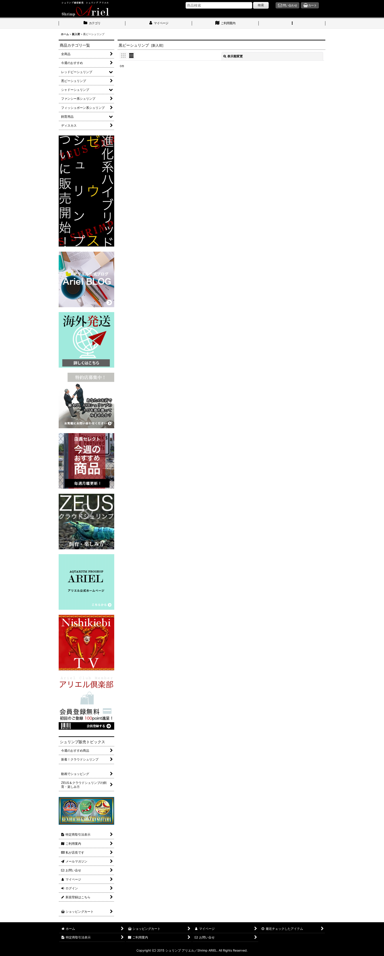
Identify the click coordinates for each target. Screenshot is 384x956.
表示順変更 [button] (235, 56)
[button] (292, 23)
